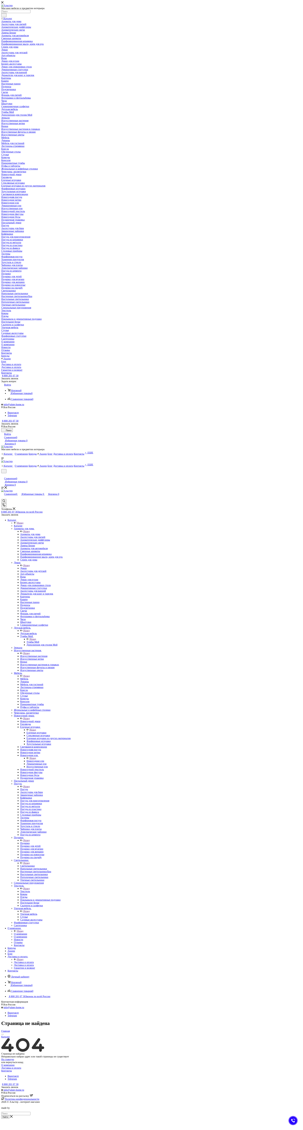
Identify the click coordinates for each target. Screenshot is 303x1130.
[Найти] (3, 15)
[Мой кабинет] (2, 475)
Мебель (24, 678)
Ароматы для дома (30, 534)
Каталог (18, 525)
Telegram (12, 415)
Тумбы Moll (33, 642)
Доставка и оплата (24, 962)
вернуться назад (14, 1062)
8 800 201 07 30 (10, 375)
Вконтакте (13, 412)
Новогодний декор (30, 721)
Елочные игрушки (36, 732)
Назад (20, 523)
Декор (23, 568)
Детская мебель (28, 633)
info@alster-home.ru (14, 404)
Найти (5, 1117)
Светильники (27, 866)
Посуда (24, 789)
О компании (20, 934)
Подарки (25, 843)
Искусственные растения (33, 656)
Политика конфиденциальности (22, 1099)
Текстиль (25, 891)
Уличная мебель (28, 914)
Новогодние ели (35, 761)
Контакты (6, 1070)
